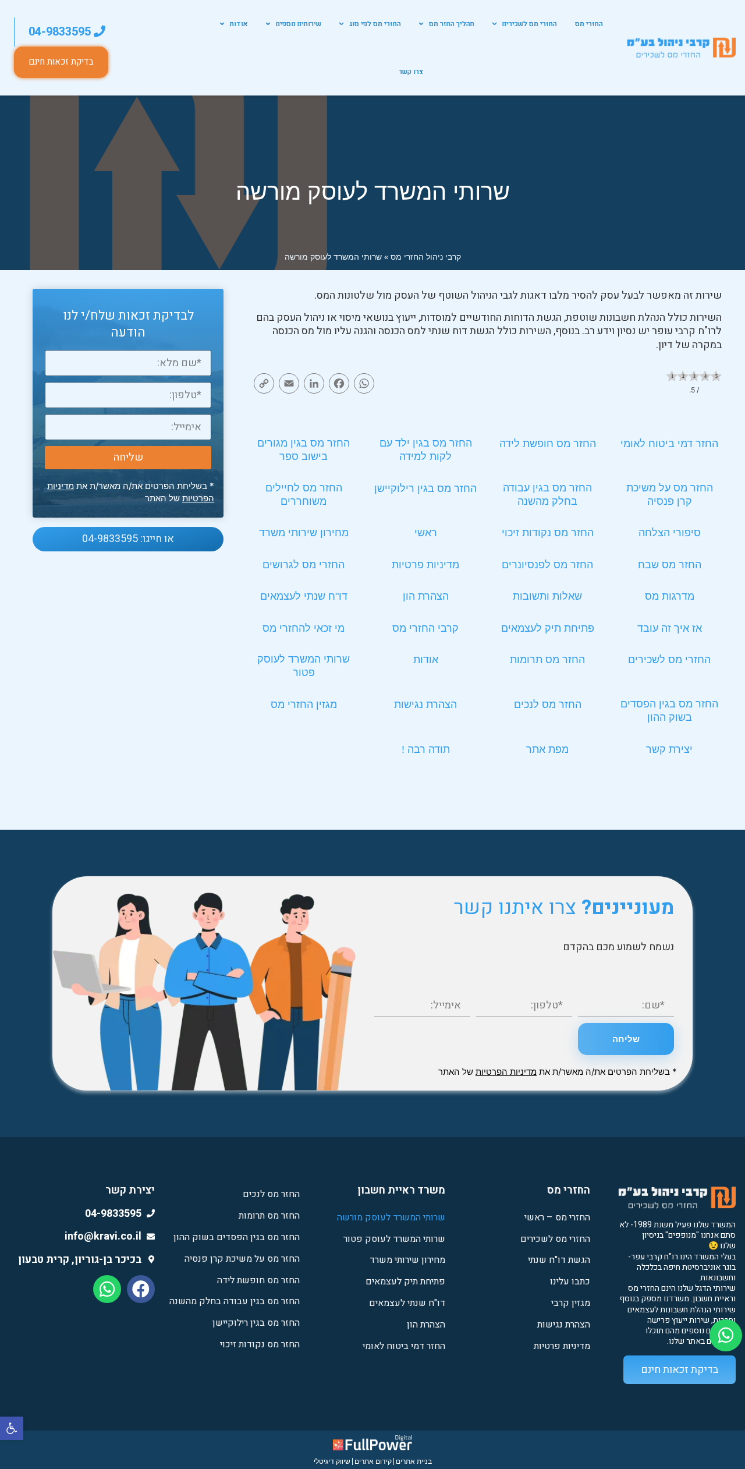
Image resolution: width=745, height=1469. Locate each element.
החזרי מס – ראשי (557, 1217)
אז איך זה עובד (669, 628)
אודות (239, 24)
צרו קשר (411, 71)
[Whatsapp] (107, 1289)
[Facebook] (141, 1289)
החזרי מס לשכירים (529, 24)
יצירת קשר (669, 749)
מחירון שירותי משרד (304, 533)
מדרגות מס (669, 596)
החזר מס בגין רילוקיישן (425, 488)
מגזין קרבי (570, 1303)
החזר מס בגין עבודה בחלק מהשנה (234, 1301)
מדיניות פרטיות (425, 565)
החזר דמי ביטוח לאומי (669, 443)
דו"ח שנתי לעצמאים (303, 596)
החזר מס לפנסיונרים (547, 565)
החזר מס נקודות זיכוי (548, 533)
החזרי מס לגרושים (303, 565)
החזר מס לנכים (547, 704)
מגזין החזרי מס (304, 704)
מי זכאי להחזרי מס (303, 628)
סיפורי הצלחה (669, 533)
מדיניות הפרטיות (506, 1071)
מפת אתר (547, 749)
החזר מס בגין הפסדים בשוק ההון (236, 1237)
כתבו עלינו (570, 1282)
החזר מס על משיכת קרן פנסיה (242, 1259)
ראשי (425, 533)
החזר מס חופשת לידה (547, 443)
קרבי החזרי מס (425, 628)
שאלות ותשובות (547, 596)
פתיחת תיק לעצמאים (547, 628)
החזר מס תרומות (547, 660)
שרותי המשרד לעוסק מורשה (391, 1217)
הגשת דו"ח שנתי (559, 1260)
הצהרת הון (426, 596)
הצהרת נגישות (425, 704)
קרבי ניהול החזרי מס (426, 256)
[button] (11, 1428)
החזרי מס (589, 24)
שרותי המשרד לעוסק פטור (394, 1239)
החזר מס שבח (669, 565)
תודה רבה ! (426, 749)
